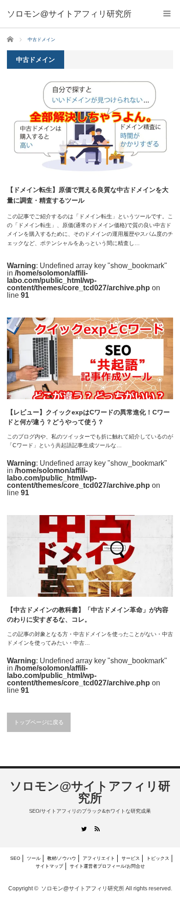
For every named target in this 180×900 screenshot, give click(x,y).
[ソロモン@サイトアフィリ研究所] (69, 14)
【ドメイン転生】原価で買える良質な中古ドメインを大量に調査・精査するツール (87, 195)
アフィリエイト (99, 858)
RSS (96, 828)
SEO (15, 858)
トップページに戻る (39, 722)
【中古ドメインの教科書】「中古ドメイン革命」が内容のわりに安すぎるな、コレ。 (87, 614)
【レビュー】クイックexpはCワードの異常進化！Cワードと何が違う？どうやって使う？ (88, 417)
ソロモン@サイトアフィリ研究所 (90, 792)
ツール (34, 858)
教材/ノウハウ (61, 858)
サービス (130, 858)
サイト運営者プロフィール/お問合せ (107, 866)
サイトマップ (49, 866)
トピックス (157, 858)
